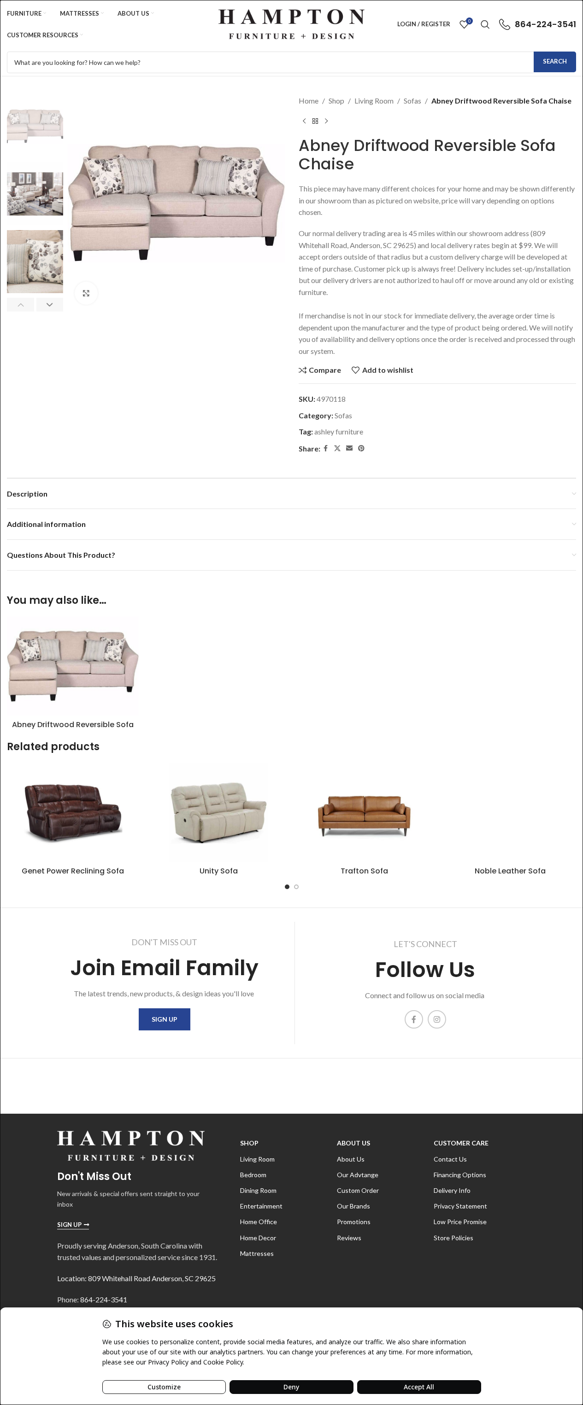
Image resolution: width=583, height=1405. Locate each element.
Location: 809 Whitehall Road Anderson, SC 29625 (136, 1278)
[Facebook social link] (325, 448)
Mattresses (257, 1253)
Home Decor (258, 1238)
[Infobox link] (537, 24)
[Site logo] (291, 23)
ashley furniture (338, 431)
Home (308, 100)
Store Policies (453, 1238)
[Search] (485, 24)
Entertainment (261, 1206)
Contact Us (450, 1159)
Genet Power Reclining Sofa (73, 871)
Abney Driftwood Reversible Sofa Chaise (73, 729)
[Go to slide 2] (296, 887)
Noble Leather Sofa (510, 871)
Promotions (354, 1222)
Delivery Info (452, 1190)
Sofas (412, 100)
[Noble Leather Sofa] (510, 812)
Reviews (349, 1238)
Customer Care (461, 1143)
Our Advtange (357, 1175)
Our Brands (353, 1206)
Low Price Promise (460, 1222)
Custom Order (358, 1190)
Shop (336, 100)
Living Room (374, 100)
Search (555, 61)
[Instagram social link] (437, 1019)
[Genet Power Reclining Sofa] (73, 812)
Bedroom (253, 1175)
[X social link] (337, 448)
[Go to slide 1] (287, 887)
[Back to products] (315, 121)
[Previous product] (304, 121)
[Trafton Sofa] (364, 812)
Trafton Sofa (364, 871)
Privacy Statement (460, 1206)
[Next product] (326, 121)
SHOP (249, 1143)
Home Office (258, 1222)
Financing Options (460, 1175)
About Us (353, 1143)
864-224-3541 (103, 1299)
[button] (20, 305)
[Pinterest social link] (361, 448)
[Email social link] (349, 448)
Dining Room (258, 1190)
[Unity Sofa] (218, 812)
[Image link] (131, 1144)
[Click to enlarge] (86, 293)
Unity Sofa (219, 871)
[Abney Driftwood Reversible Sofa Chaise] (73, 666)
